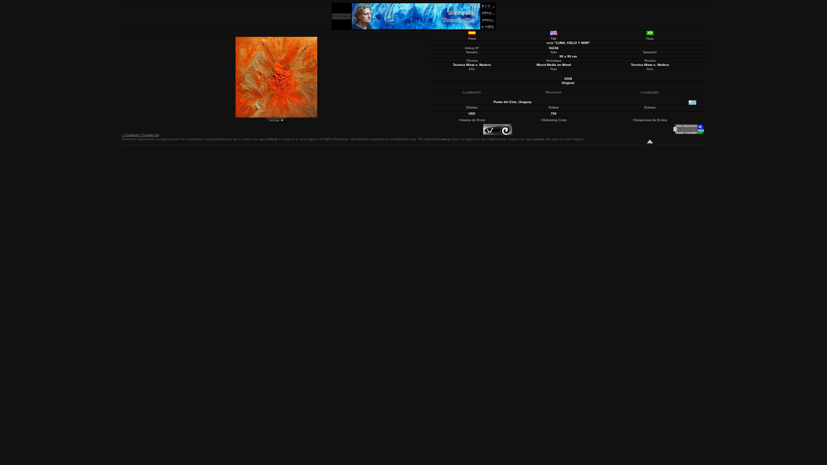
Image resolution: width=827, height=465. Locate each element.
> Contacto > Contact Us (140, 135)
